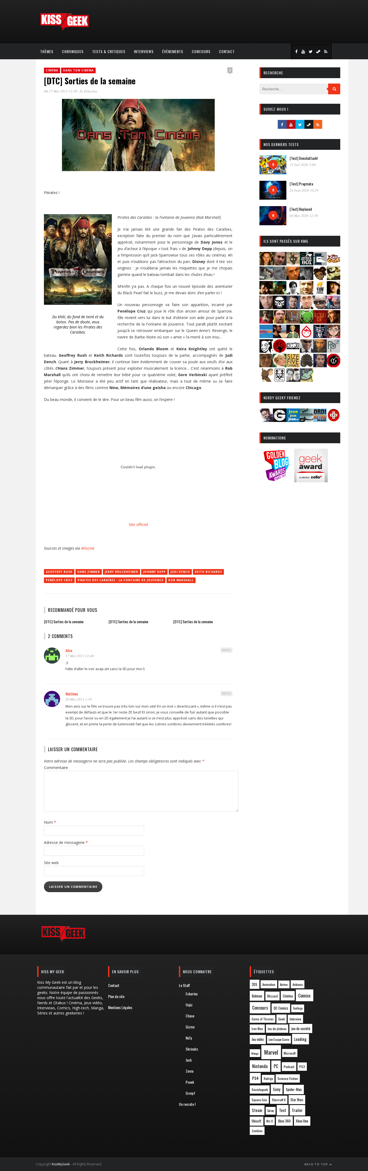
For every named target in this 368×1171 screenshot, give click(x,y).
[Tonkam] (333, 365)
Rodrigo (268, 1078)
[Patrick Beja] (320, 351)
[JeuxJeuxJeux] (293, 420)
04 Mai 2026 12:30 (304, 215)
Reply (226, 650)
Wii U (269, 1121)
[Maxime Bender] (279, 336)
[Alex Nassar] (279, 263)
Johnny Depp (154, 572)
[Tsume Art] (279, 380)
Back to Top (316, 1164)
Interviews (144, 51)
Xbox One (302, 1121)
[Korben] (320, 307)
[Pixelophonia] (333, 351)
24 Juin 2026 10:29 (304, 190)
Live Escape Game (279, 1039)
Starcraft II (279, 1099)
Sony (276, 1089)
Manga (254, 1053)
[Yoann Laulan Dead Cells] (333, 307)
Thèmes (46, 51)
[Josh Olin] (306, 307)
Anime (284, 984)
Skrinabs (192, 1049)
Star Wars (296, 1099)
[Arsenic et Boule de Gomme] (293, 263)
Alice (68, 650)
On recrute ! (187, 1104)
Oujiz (189, 1004)
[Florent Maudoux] (279, 293)
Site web (51, 862)
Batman (257, 996)
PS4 (255, 1078)
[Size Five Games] (293, 365)
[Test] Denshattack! (304, 158)
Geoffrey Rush (59, 572)
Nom (50, 822)
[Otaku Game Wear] (333, 420)
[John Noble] (293, 307)
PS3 (302, 1066)
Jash (189, 1060)
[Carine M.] (266, 278)
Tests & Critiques (108, 51)
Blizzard (272, 996)
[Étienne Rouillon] (266, 293)
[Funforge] (320, 293)
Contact (227, 51)
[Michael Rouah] (306, 336)
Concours (201, 51)
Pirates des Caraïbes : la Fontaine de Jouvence (121, 580)
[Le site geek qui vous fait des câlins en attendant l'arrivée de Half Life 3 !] (64, 29)
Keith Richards (208, 572)
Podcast (289, 1066)
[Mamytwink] (333, 322)
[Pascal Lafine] (306, 351)
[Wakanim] (293, 380)
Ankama (298, 984)
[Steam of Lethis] (306, 365)
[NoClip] (279, 351)
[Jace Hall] (266, 307)
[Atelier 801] (306, 263)
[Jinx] (279, 307)
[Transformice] (266, 380)
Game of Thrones (263, 1019)
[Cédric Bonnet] (279, 278)
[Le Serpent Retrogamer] (306, 420)
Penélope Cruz (59, 580)
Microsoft (290, 1053)
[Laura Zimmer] (266, 322)
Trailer (297, 1110)
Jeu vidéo (258, 1039)
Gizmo (190, 1027)
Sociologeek (260, 1089)
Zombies (257, 1130)
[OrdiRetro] (320, 420)
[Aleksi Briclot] (266, 263)
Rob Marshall (181, 580)
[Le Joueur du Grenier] (279, 322)
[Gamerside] (279, 420)
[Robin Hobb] (266, 365)
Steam (257, 1110)
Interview (295, 1019)
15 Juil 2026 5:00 (303, 164)
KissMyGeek (61, 1164)
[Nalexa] (333, 336)
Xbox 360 (284, 1121)
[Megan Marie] (293, 336)
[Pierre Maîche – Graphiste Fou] (266, 420)
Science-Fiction (287, 1078)
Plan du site (116, 996)
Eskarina (90, 91)
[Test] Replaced (301, 209)
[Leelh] (293, 322)
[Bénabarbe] (320, 263)
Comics (304, 995)
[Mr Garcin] (320, 336)
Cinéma (52, 70)
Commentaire (56, 767)
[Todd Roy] (320, 365)
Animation (268, 984)
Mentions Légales (120, 1007)
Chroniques (73, 51)
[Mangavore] (266, 336)
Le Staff (184, 985)
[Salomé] (279, 365)
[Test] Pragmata (301, 183)
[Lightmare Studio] (306, 322)
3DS (254, 984)
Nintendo (260, 1066)
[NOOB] (293, 351)
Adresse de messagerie (66, 842)
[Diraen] (320, 278)
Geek (281, 1018)
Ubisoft (256, 1121)
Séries (270, 1110)
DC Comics (281, 1008)
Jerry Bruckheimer (121, 572)
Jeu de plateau (277, 1028)
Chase (190, 1015)
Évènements (172, 51)
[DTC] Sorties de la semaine (64, 621)
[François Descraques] (293, 293)
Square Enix (259, 1099)
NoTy (189, 1038)
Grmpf (190, 1093)
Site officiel (138, 524)
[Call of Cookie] (333, 263)
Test (282, 1110)
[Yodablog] (306, 380)
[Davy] (293, 278)
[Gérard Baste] (333, 293)
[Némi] (266, 351)
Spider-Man (294, 1089)
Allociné (87, 548)
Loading (300, 1039)
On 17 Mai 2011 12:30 (61, 91)
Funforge (298, 1008)
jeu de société (300, 1028)
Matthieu (71, 694)
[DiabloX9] (306, 278)
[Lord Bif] (320, 322)
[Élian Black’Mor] (333, 278)
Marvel (271, 1052)
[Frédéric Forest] (306, 293)
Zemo (189, 1071)
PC (276, 1066)
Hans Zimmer (88, 572)
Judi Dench (180, 572)
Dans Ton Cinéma (78, 70)
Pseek (190, 1082)
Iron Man (257, 1028)
